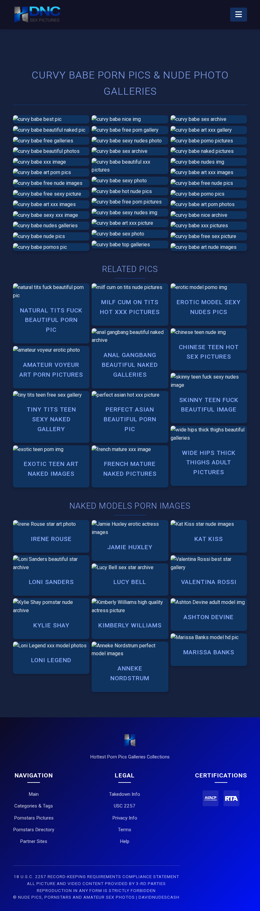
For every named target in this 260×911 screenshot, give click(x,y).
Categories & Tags (33, 806)
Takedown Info (124, 794)
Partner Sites (33, 841)
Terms (124, 829)
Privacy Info (124, 818)
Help (124, 841)
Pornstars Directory (33, 829)
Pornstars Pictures (34, 818)
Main (34, 794)
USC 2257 (124, 806)
